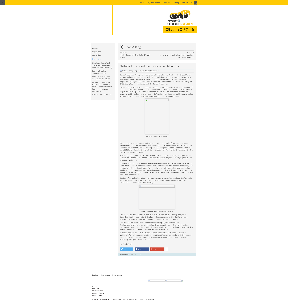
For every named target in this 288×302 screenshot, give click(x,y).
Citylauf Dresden (153, 3)
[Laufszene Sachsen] (156, 282)
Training (176, 3)
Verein (164, 3)
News (142, 3)
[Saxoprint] (189, 282)
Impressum (96, 52)
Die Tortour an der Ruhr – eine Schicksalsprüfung (102, 77)
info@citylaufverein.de (146, 299)
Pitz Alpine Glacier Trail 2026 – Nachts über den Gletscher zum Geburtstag (102, 65)
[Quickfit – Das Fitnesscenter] (173, 282)
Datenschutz (97, 55)
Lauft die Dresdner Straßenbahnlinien (99, 72)
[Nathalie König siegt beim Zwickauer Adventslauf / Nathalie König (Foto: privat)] (139, 71)
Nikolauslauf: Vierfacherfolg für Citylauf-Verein (135, 55)
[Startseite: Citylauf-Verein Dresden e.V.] (103, 17)
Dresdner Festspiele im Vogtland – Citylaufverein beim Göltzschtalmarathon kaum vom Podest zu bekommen (102, 86)
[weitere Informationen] (166, 249)
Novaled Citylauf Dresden (101, 94)
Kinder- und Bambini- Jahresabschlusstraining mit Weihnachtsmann (176, 55)
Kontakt (185, 3)
